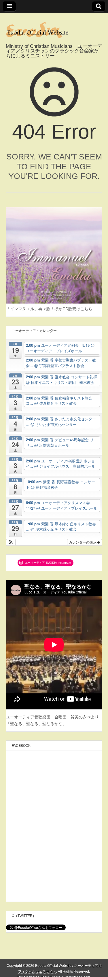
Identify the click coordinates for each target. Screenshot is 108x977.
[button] (10, 542)
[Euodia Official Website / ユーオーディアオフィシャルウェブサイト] (54, 28)
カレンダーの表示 (83, 542)
